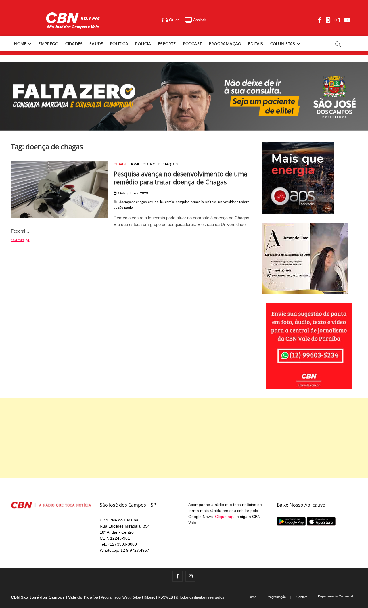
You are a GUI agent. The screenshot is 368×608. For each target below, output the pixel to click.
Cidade (120, 164)
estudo (153, 202)
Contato (301, 597)
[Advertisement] (184, 438)
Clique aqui (225, 516)
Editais (255, 43)
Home (20, 43)
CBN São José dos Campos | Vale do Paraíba (54, 597)
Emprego (48, 43)
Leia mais (29, 240)
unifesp (211, 202)
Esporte (167, 43)
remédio (197, 202)
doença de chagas (133, 202)
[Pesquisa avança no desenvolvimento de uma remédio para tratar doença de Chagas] (59, 189)
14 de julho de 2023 (132, 193)
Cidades (74, 43)
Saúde (96, 43)
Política (119, 43)
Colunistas (282, 43)
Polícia (143, 43)
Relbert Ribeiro (143, 597)
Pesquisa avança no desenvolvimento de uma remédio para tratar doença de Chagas (180, 177)
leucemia (167, 202)
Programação (225, 43)
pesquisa (182, 202)
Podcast (192, 43)
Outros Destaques (160, 164)
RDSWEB (165, 597)
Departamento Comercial (335, 596)
